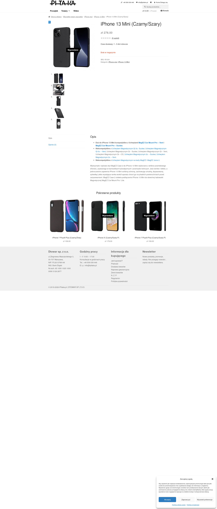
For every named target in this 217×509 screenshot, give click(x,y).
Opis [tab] (50, 138)
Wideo (76, 11)
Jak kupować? (117, 260)
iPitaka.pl (63, 287)
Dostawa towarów (118, 266)
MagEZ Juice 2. (153, 160)
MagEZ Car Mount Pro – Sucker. (109, 145)
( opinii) (115, 38)
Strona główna (56, 17)
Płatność (114, 263)
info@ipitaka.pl (143, 2)
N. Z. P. (114, 275)
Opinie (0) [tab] (52, 144)
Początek (54, 11)
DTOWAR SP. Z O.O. (76, 287)
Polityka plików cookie (179, 505)
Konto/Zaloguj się (161, 2)
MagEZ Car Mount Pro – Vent (151, 142)
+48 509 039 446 (128, 2)
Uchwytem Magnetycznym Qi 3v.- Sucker (128, 148)
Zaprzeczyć (186, 499)
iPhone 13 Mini (99, 17)
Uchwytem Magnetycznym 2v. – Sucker (140, 154)
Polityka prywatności (193, 505)
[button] (212, 479)
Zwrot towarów (117, 272)
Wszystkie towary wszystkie (73, 17)
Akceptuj (167, 499)
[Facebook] (151, 2)
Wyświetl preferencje (204, 499)
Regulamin (115, 278)
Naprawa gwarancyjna (120, 269)
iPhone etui (88, 17)
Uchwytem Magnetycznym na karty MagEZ (129, 160)
